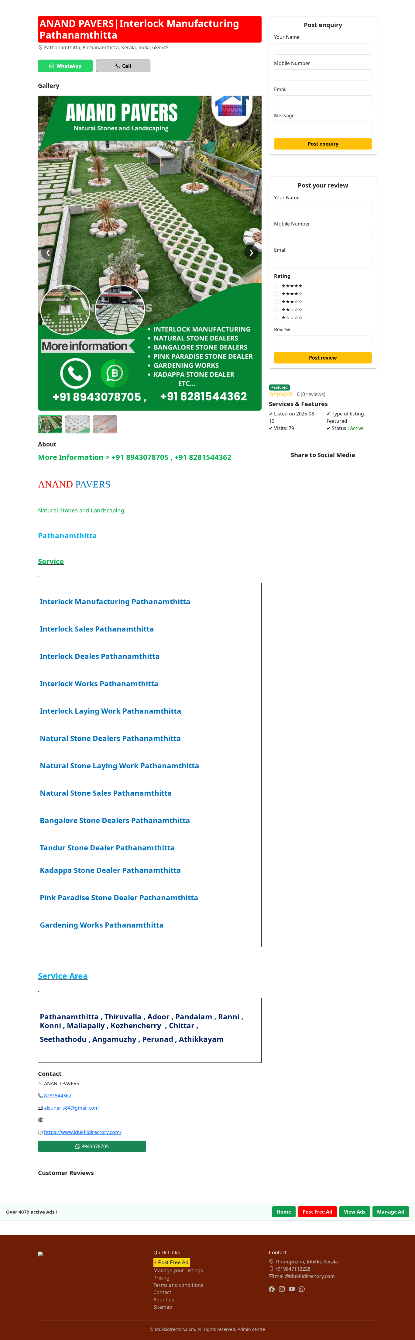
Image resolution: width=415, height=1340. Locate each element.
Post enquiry (323, 143)
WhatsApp (69, 66)
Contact (162, 1292)
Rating (282, 276)
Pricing (161, 1277)
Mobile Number (292, 63)
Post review (323, 357)
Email (280, 89)
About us (163, 1299)
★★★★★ (292, 285)
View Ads (354, 1211)
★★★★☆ (292, 293)
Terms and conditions (178, 1285)
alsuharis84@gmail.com (71, 1107)
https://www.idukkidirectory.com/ (83, 1132)
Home (284, 1211)
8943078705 (94, 1146)
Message (284, 115)
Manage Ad (390, 1211)
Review (282, 329)
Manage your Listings (178, 1270)
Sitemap (162, 1307)
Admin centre (251, 1329)
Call (126, 66)
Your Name (287, 37)
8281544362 (57, 1095)
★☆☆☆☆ (292, 317)
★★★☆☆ (292, 301)
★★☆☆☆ (292, 309)
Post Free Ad (317, 1211)
